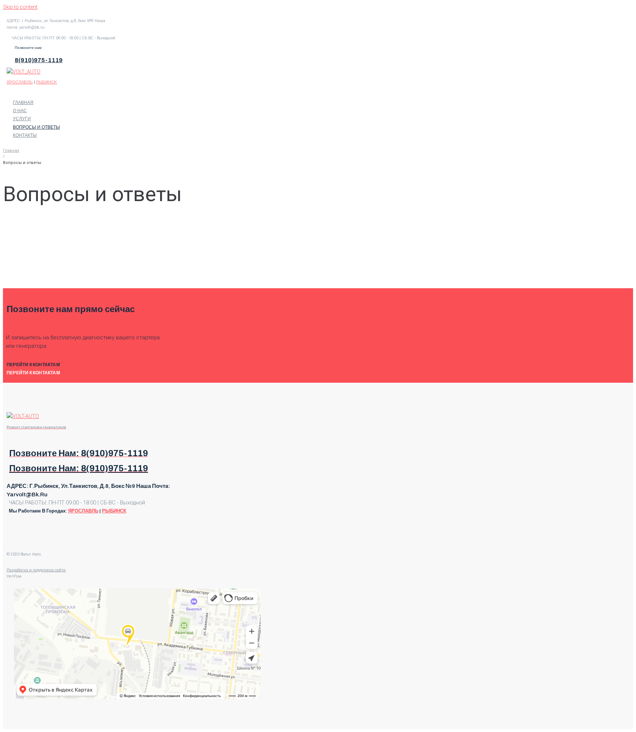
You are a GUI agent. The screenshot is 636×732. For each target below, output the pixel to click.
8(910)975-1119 (39, 60)
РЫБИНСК (46, 82)
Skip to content (20, 7)
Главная (11, 150)
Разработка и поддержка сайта (36, 570)
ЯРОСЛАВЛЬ (20, 82)
